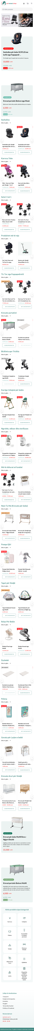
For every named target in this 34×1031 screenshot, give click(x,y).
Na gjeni (5, 1003)
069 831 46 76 (7, 1017)
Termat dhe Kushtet (8, 1006)
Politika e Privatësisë (8, 1008)
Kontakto (5, 1001)
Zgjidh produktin (9, 152)
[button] (10, 25)
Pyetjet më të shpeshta (9, 999)
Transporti (5, 996)
